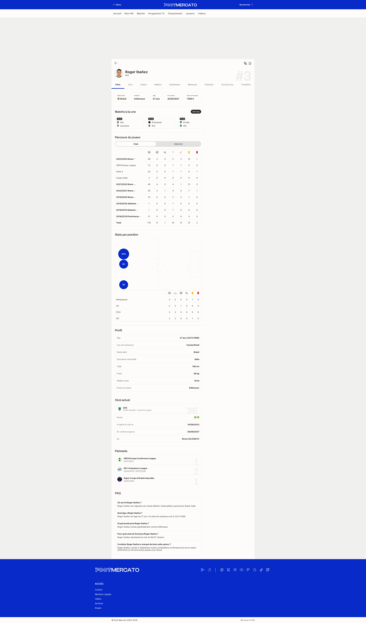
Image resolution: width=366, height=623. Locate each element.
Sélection (178, 144)
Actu (130, 84)
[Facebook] (222, 570)
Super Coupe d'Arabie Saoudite (139, 478)
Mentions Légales (103, 594)
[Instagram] (235, 570)
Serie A (119, 171)
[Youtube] (241, 570)
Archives (99, 603)
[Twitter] (228, 570)
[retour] (116, 63)
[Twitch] (268, 570)
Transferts (246, 84)
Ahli (127, 75)
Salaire (143, 84)
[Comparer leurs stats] (245, 63)
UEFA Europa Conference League (140, 458)
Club (136, 144)
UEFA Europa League (126, 165)
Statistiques (174, 84)
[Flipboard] (248, 570)
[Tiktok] (261, 570)
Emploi (98, 608)
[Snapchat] (254, 570)
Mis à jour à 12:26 (247, 620)
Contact (98, 589)
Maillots (157, 84)
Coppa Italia (122, 178)
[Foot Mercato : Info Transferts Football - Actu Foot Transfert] (180, 4)
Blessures (192, 84)
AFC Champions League (135, 468)
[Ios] (209, 570)
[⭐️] (250, 63)
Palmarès (209, 84)
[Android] (203, 570)
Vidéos (98, 599)
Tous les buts (227, 84)
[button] (117, 4)
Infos (117, 84)
